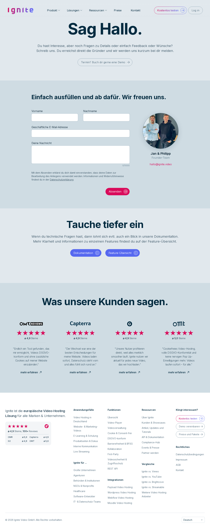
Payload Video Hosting (120, 487)
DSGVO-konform (117, 438)
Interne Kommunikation (86, 446)
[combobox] (193, 520)
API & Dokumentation (153, 437)
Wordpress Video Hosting (122, 492)
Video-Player (115, 422)
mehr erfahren (29, 372)
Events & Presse (150, 447)
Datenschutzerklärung (62, 179)
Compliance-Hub (151, 442)
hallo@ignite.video (161, 164)
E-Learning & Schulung (86, 435)
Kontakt (135, 10)
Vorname (37, 111)
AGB (178, 464)
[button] (170, 10)
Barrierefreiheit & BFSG (120, 443)
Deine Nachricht (42, 143)
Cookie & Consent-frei (120, 433)
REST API (113, 468)
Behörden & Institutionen (87, 480)
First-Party (113, 454)
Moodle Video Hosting (120, 503)
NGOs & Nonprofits (84, 485)
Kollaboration (115, 449)
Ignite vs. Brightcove (153, 482)
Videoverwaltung (117, 428)
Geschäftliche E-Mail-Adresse (50, 127)
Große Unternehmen (85, 470)
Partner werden (150, 452)
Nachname (90, 111)
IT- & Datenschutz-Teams (87, 501)
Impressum (181, 459)
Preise (118, 10)
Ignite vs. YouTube (152, 476)
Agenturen (79, 475)
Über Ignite (148, 417)
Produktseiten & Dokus (86, 441)
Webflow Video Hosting (120, 497)
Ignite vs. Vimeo (150, 471)
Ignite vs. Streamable (153, 487)
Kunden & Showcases (153, 422)
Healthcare (79, 491)
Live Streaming (81, 451)
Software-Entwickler (84, 496)
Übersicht (113, 417)
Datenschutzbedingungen (190, 454)
